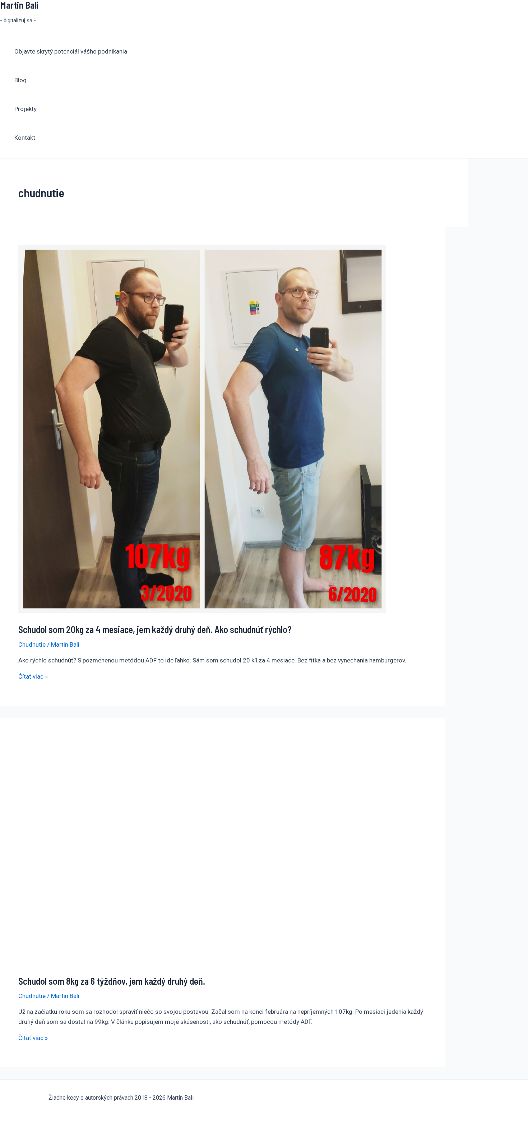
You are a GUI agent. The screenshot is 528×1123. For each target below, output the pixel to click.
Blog (20, 80)
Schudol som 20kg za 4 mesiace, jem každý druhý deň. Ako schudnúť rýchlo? (155, 629)
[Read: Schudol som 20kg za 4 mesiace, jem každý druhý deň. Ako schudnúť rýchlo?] (202, 610)
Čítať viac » (33, 676)
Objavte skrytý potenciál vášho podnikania (70, 51)
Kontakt (24, 137)
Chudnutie (32, 644)
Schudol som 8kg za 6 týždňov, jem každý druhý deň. (111, 980)
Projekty (25, 108)
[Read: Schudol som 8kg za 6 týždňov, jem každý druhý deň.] (165, 962)
